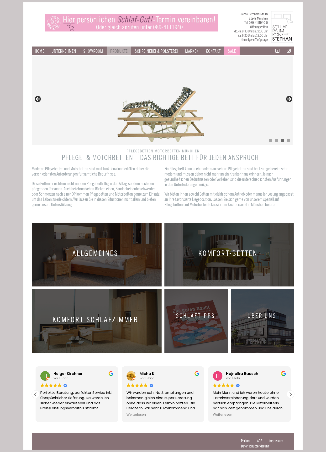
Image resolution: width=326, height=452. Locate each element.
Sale (232, 51)
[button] (290, 394)
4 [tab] (288, 140)
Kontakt (213, 51)
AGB (259, 441)
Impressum (276, 441)
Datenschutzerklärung (255, 446)
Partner (246, 441)
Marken (192, 51)
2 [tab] (276, 140)
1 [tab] (270, 140)
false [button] (38, 99)
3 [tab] (282, 140)
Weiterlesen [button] (136, 415)
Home (39, 51)
